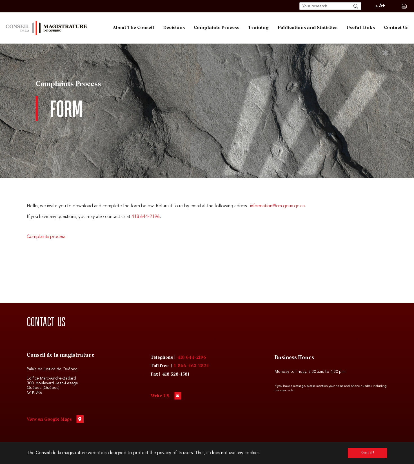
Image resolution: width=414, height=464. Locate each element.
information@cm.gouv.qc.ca (277, 206)
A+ (382, 6)
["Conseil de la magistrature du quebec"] (46, 27)
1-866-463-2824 (191, 366)
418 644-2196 (146, 217)
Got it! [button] (367, 453)
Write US (160, 396)
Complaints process (46, 237)
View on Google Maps (49, 419)
